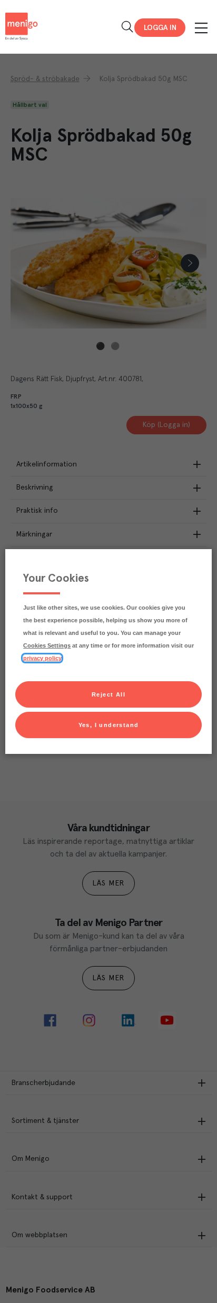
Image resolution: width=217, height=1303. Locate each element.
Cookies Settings (47, 645)
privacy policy (42, 658)
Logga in (160, 28)
